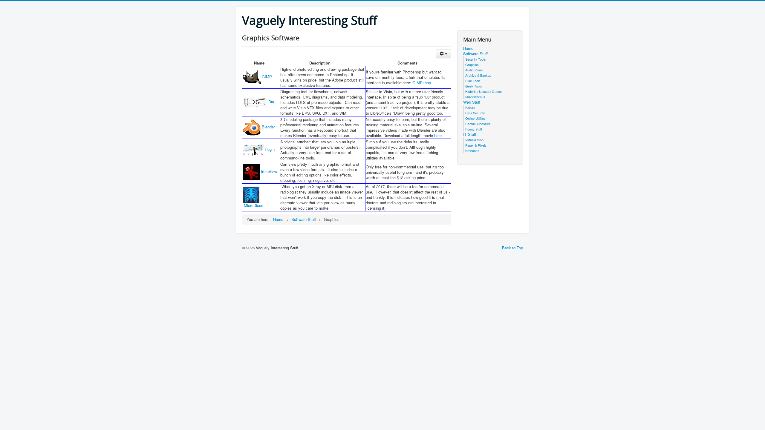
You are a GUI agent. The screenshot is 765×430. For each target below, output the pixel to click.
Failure (470, 107)
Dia (270, 102)
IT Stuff (469, 134)
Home (468, 48)
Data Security (475, 112)
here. (438, 135)
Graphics (472, 64)
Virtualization (474, 139)
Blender (268, 127)
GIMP (267, 76)
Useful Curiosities (478, 123)
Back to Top (512, 248)
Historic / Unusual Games (484, 91)
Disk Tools (473, 80)
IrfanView (268, 171)
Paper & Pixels (475, 145)
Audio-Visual (474, 69)
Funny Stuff (473, 129)
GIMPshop (421, 82)
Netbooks (472, 150)
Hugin (269, 149)
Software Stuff (475, 53)
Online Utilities (475, 118)
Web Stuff (471, 102)
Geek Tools (473, 86)
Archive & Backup (478, 75)
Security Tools (475, 59)
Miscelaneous (475, 96)
